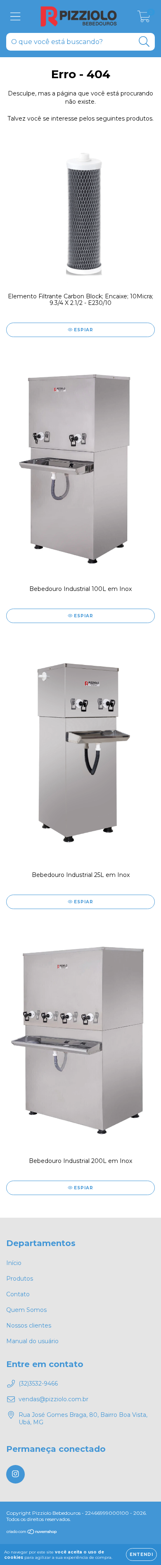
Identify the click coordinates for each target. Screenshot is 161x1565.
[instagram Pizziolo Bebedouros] (15, 1474)
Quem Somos (26, 1310)
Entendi (141, 1554)
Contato (18, 1294)
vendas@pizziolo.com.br (53, 1399)
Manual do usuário (32, 1341)
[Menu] (15, 17)
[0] (144, 18)
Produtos (19, 1278)
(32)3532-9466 (38, 1383)
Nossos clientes (28, 1325)
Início (13, 1263)
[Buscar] (144, 41)
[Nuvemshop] (32, 1533)
